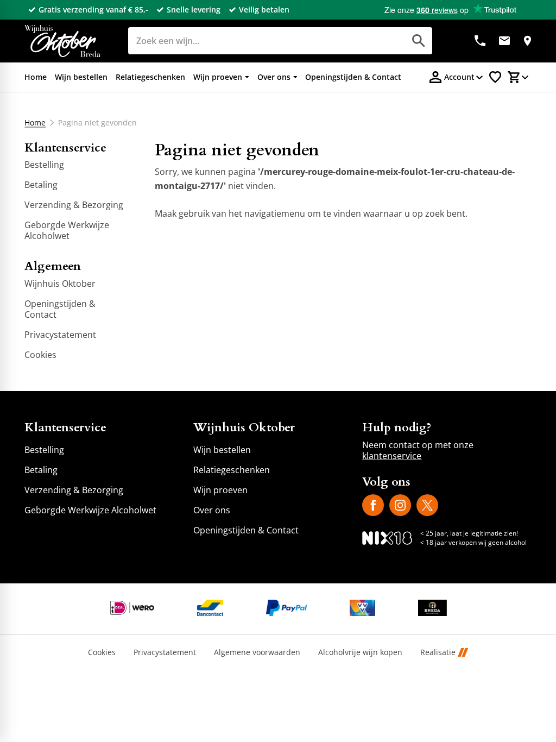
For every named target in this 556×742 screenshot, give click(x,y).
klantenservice (391, 456)
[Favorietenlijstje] (495, 77)
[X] (427, 505)
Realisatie (438, 652)
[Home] (62, 41)
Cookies (102, 652)
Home (35, 123)
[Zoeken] (418, 40)
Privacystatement (165, 652)
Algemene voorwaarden (257, 652)
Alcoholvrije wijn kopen (360, 652)
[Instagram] (400, 505)
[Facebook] (373, 505)
